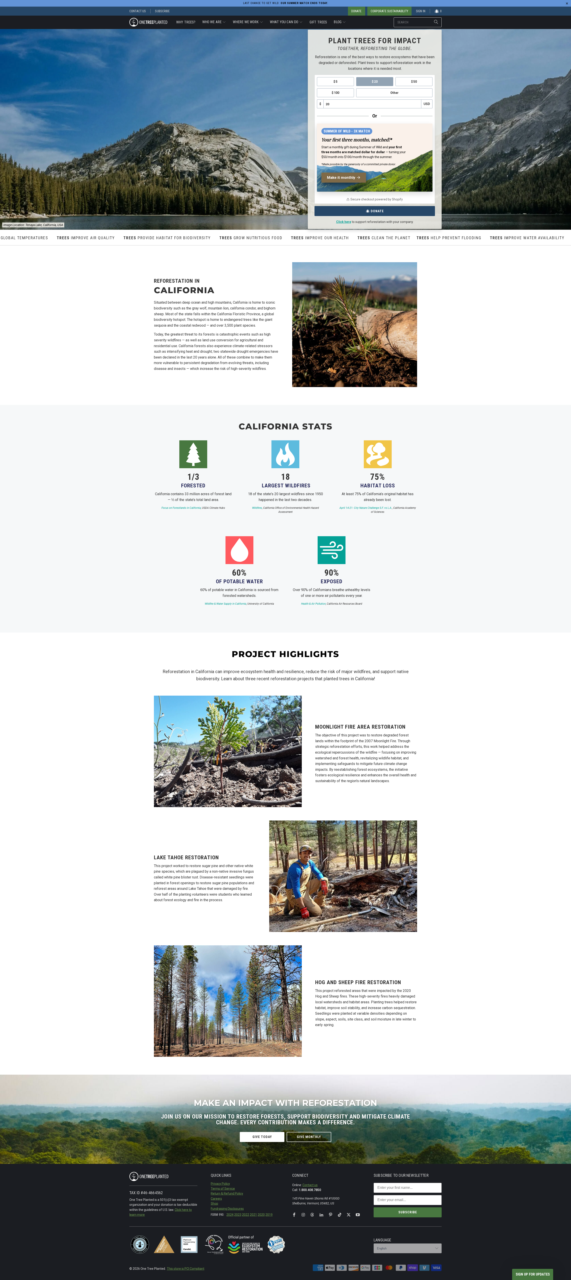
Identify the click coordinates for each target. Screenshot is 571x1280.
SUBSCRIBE (407, 1212)
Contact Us (137, 11)
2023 (237, 1214)
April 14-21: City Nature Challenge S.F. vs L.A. (365, 507)
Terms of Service (223, 1188)
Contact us (310, 1185)
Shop (214, 1203)
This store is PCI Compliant (185, 1268)
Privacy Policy (220, 1183)
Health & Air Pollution (313, 603)
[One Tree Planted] (148, 22)
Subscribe (162, 11)
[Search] (436, 22)
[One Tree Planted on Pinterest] (331, 1215)
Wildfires (257, 507)
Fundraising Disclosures (227, 1208)
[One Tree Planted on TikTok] (340, 1215)
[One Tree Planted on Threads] (312, 1215)
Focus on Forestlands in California (181, 507)
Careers (216, 1198)
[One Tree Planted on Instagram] (303, 1215)
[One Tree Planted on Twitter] (349, 1215)
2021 (253, 1214)
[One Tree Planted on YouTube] (358, 1215)
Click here (343, 222)
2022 (245, 1214)
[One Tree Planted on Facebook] (294, 1215)
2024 (230, 1214)
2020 (261, 1214)
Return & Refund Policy (227, 1193)
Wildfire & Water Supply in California (225, 603)
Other (394, 92)
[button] (214, 22)
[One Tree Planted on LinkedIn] (321, 1215)
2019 (269, 1214)
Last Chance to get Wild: (285, 3)
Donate (377, 211)
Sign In (420, 11)
